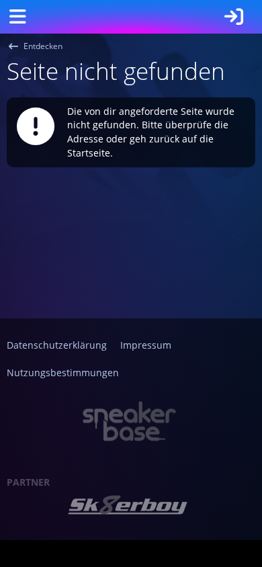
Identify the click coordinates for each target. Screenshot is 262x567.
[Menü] (17, 16)
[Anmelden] (234, 17)
